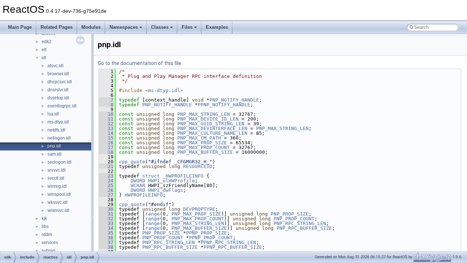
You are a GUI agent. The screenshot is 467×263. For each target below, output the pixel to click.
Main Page (20, 27)
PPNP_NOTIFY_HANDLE (224, 104)
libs (45, 226)
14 (106, 133)
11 (106, 119)
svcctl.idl (55, 178)
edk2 (46, 41)
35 (106, 233)
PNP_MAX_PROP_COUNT (203, 147)
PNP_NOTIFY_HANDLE (234, 100)
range (152, 214)
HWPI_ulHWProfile (171, 180)
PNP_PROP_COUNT (294, 218)
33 (106, 223)
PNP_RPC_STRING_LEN (300, 223)
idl (44, 57)
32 (106, 218)
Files (187, 27)
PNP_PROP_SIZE (290, 214)
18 (106, 152)
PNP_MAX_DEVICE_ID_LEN (208, 119)
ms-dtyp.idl (58, 122)
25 (106, 185)
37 (106, 242)
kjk (44, 218)
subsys (48, 250)
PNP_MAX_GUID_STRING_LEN (210, 123)
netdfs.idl (56, 130)
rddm (47, 234)
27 (106, 195)
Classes (160, 27)
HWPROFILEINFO (144, 195)
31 (106, 214)
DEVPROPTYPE (199, 209)
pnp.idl (54, 146)
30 (106, 209)
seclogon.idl (59, 162)
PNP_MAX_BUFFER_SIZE (205, 152)
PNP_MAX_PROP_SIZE (202, 142)
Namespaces (123, 27)
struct (151, 176)
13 (106, 128)
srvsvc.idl (56, 170)
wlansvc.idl (58, 210)
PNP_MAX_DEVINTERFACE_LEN (212, 128)
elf (44, 49)
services (50, 242)
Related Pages (56, 27)
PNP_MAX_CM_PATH (199, 138)
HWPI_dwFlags (165, 190)
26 (106, 190)
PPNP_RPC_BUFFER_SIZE (233, 247)
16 (106, 142)
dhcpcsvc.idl (59, 81)
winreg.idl (57, 186)
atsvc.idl (55, 65)
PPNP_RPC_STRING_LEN (228, 242)
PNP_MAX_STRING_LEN (203, 114)
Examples (217, 27)
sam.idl (54, 154)
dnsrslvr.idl (58, 89)
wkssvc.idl (57, 202)
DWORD (138, 180)
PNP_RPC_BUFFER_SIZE (304, 228)
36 (106, 237)
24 (106, 180)
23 (106, 176)
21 (106, 166)
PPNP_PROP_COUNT (211, 237)
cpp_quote (132, 161)
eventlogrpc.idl (62, 105)
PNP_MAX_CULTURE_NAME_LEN (212, 133)
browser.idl (58, 73)
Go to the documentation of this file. (140, 63)
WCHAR (138, 185)
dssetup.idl (58, 97)
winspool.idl (59, 194)
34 (106, 228)
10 (106, 114)
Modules (91, 27)
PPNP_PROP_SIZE (206, 233)
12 (106, 123)
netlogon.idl (59, 138)
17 (106, 147)
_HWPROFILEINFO (183, 176)
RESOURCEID (197, 166)
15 (106, 138)
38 (106, 247)
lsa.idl (53, 114)
